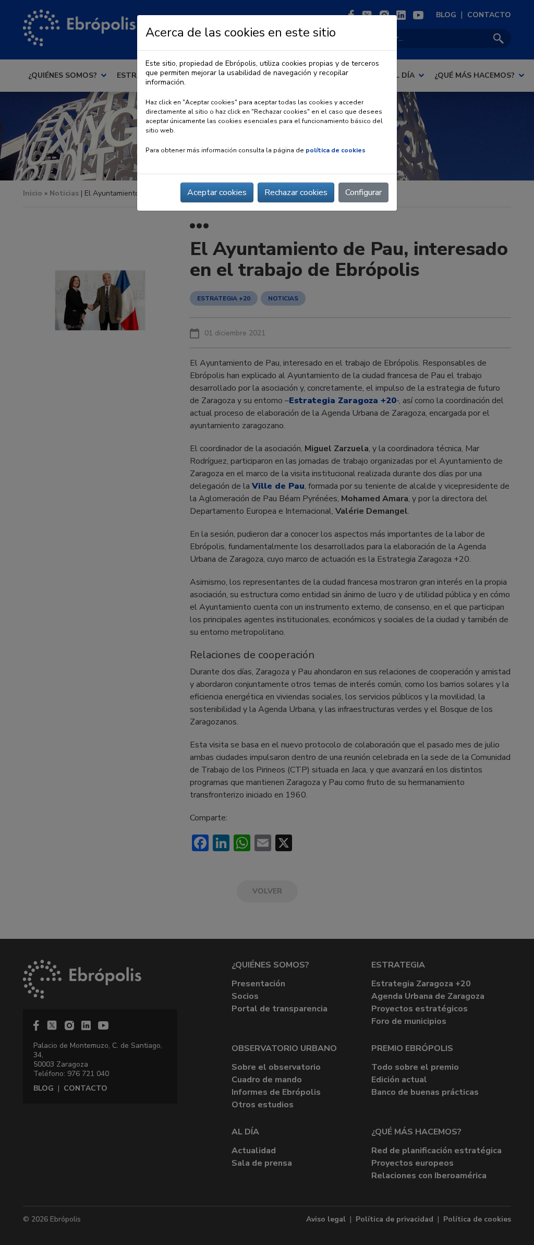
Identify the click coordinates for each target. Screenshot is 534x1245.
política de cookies (336, 150)
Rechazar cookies (295, 192)
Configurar (363, 192)
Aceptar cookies (217, 192)
